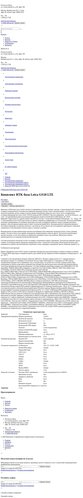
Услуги (7, 38)
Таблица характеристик (17, 206)
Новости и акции (11, 408)
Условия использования (26, 470)
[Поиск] (21, 29)
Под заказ (4, 199)
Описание (5, 206)
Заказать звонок (45, 466)
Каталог (3, 34)
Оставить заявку (7, 204)
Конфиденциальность (8, 470)
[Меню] (1, 25)
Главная (7, 401)
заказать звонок (19, 23)
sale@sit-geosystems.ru (8, 21)
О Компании (9, 43)
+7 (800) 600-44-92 (7, 70)
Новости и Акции (11, 41)
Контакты (8, 45)
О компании (9, 410)
